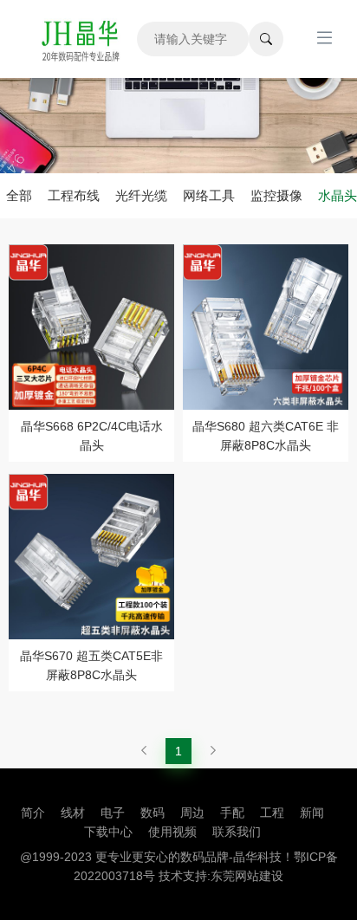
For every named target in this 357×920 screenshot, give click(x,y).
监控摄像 (276, 195)
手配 (232, 813)
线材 (73, 813)
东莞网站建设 (247, 876)
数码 (152, 813)
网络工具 (209, 195)
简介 (33, 813)
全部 (19, 195)
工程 (272, 813)
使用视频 (172, 832)
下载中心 (108, 832)
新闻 (312, 813)
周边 (192, 813)
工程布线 (74, 195)
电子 (113, 813)
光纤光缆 (141, 195)
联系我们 (236, 832)
